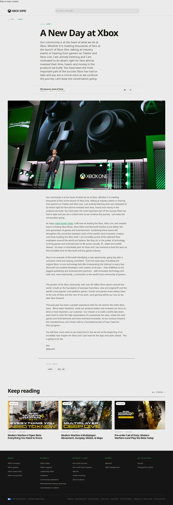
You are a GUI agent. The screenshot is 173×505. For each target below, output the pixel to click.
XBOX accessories (15, 475)
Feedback (44, 475)
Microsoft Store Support (82, 467)
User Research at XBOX (49, 487)
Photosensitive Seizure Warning (53, 483)
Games (50, 369)
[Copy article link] (130, 90)
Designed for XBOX (145, 467)
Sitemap (70, 499)
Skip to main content (9, 1)
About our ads (147, 499)
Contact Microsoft (80, 499)
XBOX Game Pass (15, 471)
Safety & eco (138, 499)
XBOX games (13, 467)
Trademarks (114, 499)
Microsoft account (80, 463)
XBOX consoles (14, 463)
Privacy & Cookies (93, 499)
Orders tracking (79, 475)
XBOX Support (46, 467)
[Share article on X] (125, 90)
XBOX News (45, 463)
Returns (76, 471)
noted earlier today (64, 223)
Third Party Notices (126, 499)
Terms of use (105, 499)
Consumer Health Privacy (36, 499)
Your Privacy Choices (19, 499)
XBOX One (61, 369)
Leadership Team (47, 471)
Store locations (79, 479)
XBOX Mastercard (112, 467)
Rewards (108, 463)
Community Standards (49, 479)
